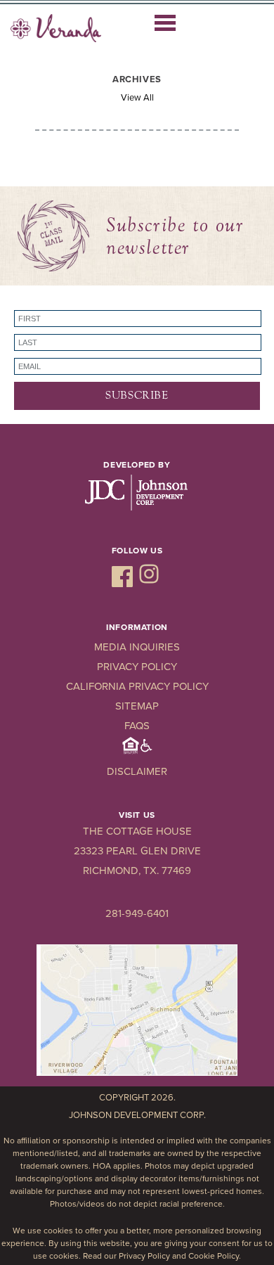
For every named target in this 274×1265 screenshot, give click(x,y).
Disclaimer (137, 771)
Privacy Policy (137, 666)
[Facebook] (124, 583)
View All (137, 97)
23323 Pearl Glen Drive (137, 851)
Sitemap (137, 706)
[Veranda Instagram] (149, 583)
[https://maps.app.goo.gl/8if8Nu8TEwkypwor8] (137, 1073)
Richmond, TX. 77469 (137, 870)
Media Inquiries (137, 647)
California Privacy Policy (137, 686)
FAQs (137, 725)
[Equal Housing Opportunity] (137, 751)
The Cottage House (137, 831)
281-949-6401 (137, 913)
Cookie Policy (213, 1256)
